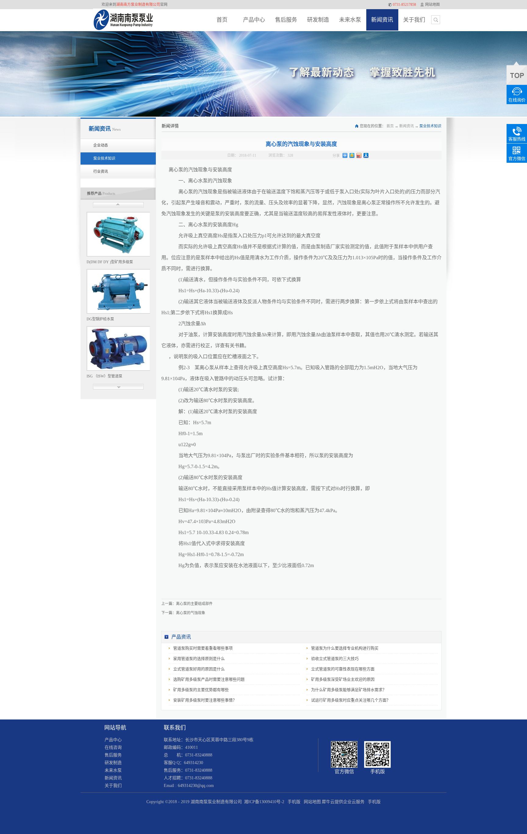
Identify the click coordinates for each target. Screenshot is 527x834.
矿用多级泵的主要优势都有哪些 (201, 689)
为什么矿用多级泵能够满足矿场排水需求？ (348, 689)
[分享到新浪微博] (359, 155)
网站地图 (311, 801)
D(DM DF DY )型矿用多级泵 (110, 262)
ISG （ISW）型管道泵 (104, 376)
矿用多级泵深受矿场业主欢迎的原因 (343, 679)
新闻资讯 (406, 126)
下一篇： (183, 613)
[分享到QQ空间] (352, 155)
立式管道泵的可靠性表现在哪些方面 (343, 669)
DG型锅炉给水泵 (100, 319)
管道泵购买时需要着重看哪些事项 (203, 648)
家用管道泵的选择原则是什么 (199, 658)
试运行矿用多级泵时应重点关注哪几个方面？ (350, 700)
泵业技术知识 (430, 126)
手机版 (292, 801)
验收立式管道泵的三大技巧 (335, 658)
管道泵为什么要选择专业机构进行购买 (344, 648)
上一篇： (187, 604)
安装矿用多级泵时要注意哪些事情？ (205, 700)
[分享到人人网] (366, 155)
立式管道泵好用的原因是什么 (199, 669)
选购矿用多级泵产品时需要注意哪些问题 (209, 679)
